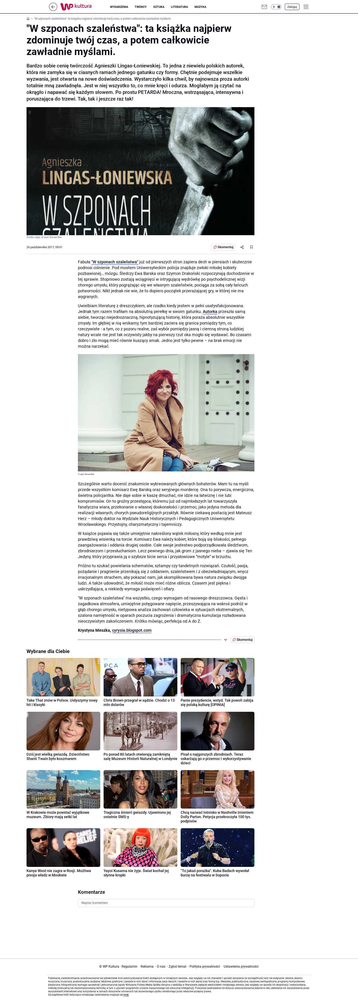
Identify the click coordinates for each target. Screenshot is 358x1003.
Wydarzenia (119, 6)
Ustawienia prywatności (240, 966)
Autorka (210, 311)
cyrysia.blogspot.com (131, 630)
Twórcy (141, 6)
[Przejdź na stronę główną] (53, 10)
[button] (276, 6)
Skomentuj (225, 247)
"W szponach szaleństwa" (114, 261)
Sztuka (158, 6)
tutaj (125, 994)
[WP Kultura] (85, 7)
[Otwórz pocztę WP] (264, 7)
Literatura (179, 6)
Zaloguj (292, 6)
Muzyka (200, 6)
